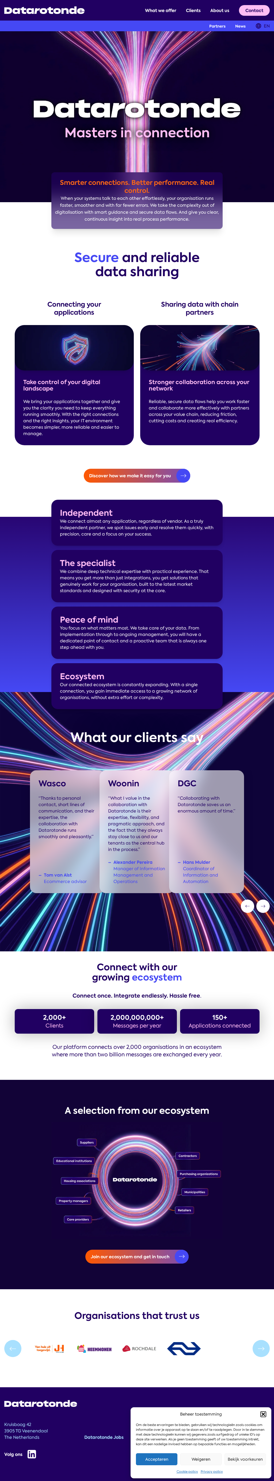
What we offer (160, 10)
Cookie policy (187, 1471)
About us (219, 10)
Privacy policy (212, 1471)
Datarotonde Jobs (104, 1437)
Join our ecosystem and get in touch (130, 1256)
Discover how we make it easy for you (130, 475)
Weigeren (201, 1459)
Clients (193, 10)
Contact (254, 10)
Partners (217, 26)
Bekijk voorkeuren (245, 1459)
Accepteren (156, 1459)
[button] (263, 1414)
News (240, 26)
